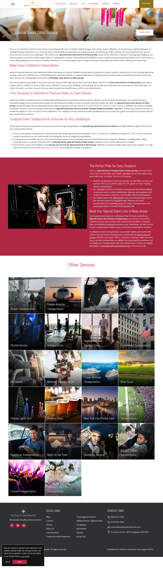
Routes (49, 524)
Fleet (83, 4)
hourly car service (51, 147)
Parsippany (81, 524)
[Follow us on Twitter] (18, 525)
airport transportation (100, 133)
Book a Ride (145, 33)
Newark (79, 532)
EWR (140, 133)
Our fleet (126, 173)
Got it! (8, 562)
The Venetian (90, 105)
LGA (133, 133)
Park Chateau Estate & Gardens (111, 105)
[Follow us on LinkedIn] (24, 525)
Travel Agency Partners (86, 517)
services (110, 224)
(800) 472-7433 (117, 517)
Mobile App (73, 4)
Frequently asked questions (58, 536)
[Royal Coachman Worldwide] (33, 4)
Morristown (81, 528)
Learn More (25, 556)
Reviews (116, 4)
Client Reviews (52, 532)
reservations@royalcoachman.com (116, 246)
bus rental (44, 139)
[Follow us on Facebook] (12, 525)
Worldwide (94, 4)
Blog (48, 517)
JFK (129, 133)
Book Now (146, 4)
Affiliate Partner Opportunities (89, 520)
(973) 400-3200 (117, 522)
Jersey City (81, 536)
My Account (60, 4)
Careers (49, 520)
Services (105, 4)
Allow (20, 562)
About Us (50, 528)
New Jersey (15, 49)
